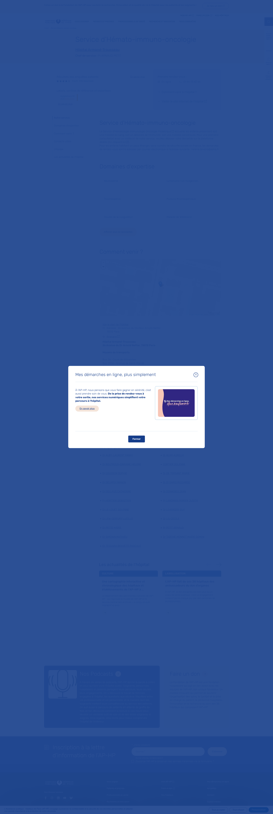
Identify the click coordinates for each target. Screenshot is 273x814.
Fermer (137, 439)
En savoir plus (87, 408)
